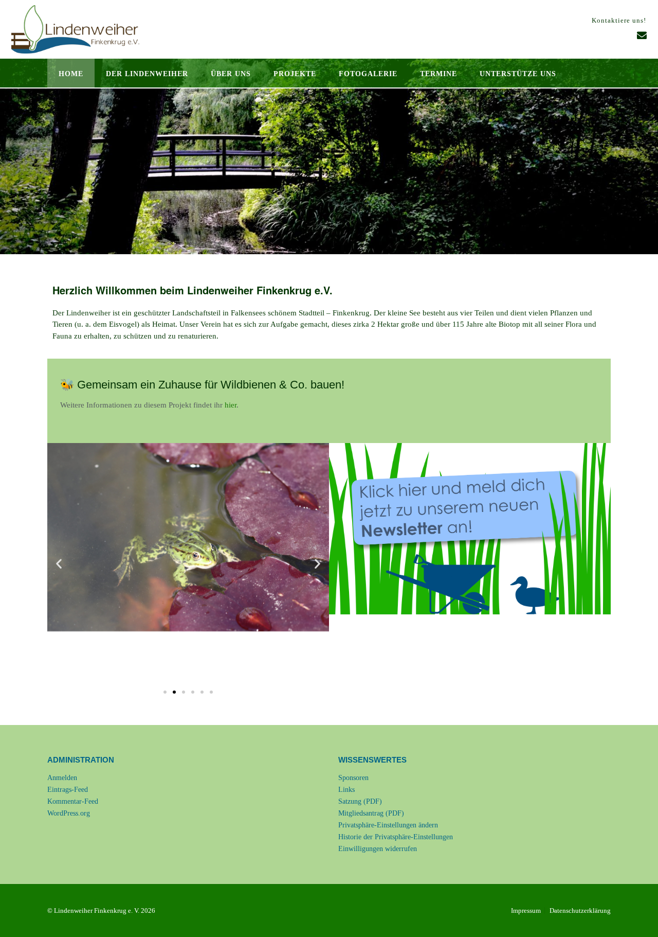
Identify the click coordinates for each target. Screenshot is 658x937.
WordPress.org (68, 813)
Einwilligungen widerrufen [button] (377, 849)
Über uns (231, 74)
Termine (438, 74)
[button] (58, 563)
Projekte (294, 74)
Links (346, 789)
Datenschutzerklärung (580, 910)
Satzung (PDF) (360, 801)
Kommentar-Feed (72, 801)
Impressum (526, 910)
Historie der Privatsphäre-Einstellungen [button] (395, 837)
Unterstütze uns (518, 74)
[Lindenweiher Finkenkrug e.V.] (75, 29)
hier (230, 405)
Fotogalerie (368, 74)
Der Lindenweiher (147, 74)
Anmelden (62, 778)
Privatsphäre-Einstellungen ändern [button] (388, 825)
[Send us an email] (642, 35)
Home (71, 74)
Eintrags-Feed (67, 789)
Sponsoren (353, 778)
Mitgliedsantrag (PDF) (371, 813)
